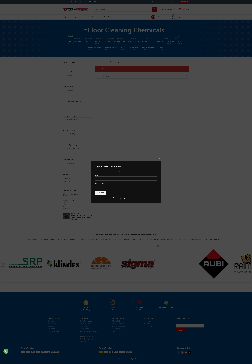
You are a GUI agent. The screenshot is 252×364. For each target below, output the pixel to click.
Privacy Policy (121, 198)
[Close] (159, 158)
